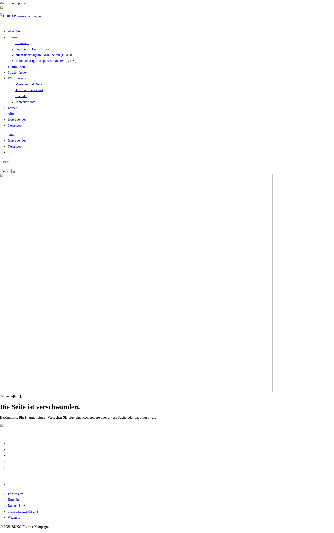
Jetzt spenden (17, 119)
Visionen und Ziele (28, 84)
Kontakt (21, 96)
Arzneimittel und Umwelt (33, 49)
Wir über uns (17, 78)
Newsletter (15, 125)
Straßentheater (18, 72)
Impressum (15, 494)
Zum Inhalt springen (14, 3)
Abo (11, 114)
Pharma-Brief (17, 67)
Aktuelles (14, 31)
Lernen (13, 108)
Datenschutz (16, 505)
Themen (13, 37)
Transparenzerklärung (23, 511)
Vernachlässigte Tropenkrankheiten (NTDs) (45, 61)
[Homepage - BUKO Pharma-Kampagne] (20, 16)
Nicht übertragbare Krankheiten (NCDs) (43, 55)
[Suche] (9, 153)
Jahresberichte (25, 102)
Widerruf (14, 517)
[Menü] (1, 23)
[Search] (14, 172)
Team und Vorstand (29, 90)
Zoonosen (22, 43)
